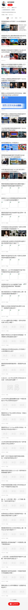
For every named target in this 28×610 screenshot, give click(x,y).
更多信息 (11, 14)
